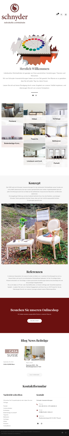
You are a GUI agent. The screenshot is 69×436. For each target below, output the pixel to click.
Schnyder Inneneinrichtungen (16, 431)
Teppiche (34, 139)
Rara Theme (4, 433)
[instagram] (36, 95)
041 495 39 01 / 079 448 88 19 (48, 406)
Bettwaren (56, 141)
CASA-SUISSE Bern (9, 364)
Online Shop (34, 320)
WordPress (17, 433)
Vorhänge (56, 119)
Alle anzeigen (34, 374)
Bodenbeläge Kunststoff (14, 143)
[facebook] (33, 95)
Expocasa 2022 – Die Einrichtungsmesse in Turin (33, 366)
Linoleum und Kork (34, 161)
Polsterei (12, 121)
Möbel (34, 119)
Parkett (56, 163)
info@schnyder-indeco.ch (45, 412)
